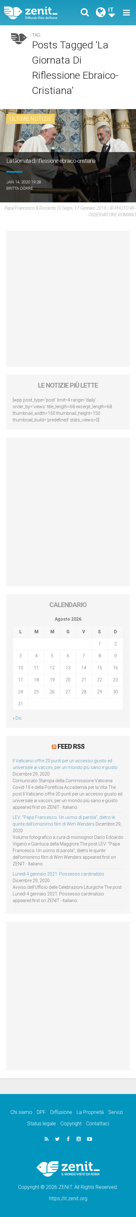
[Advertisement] (68, 299)
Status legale (41, 1124)
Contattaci (97, 1124)
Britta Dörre (19, 188)
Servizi (115, 1112)
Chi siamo (21, 1112)
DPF (41, 1112)
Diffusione (61, 1112)
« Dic (17, 718)
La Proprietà (90, 1112)
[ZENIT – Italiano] (38, 12)
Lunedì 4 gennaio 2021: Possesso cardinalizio (58, 873)
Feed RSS (71, 746)
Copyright (71, 1124)
